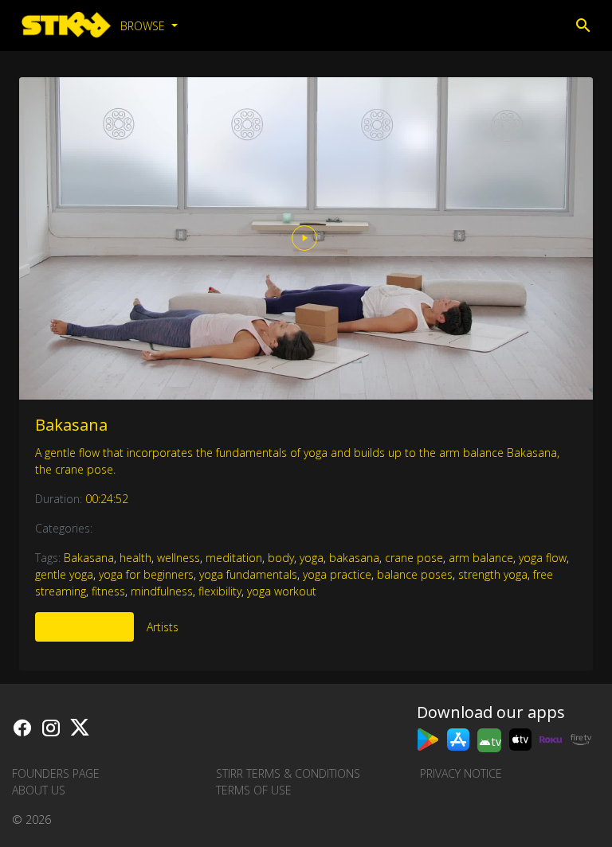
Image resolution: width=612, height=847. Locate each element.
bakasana (354, 557)
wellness (178, 557)
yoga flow (543, 557)
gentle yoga (64, 574)
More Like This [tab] (84, 626)
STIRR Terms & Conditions (288, 773)
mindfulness (162, 591)
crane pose (414, 557)
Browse (144, 25)
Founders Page (56, 773)
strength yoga (493, 574)
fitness (108, 591)
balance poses (415, 574)
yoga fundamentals (248, 574)
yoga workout (281, 591)
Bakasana (71, 424)
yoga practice (337, 574)
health (135, 557)
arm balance (481, 557)
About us (38, 790)
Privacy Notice (461, 773)
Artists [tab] (162, 626)
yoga (312, 557)
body (281, 557)
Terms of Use (254, 790)
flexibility (219, 591)
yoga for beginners (146, 574)
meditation (234, 557)
